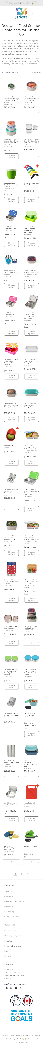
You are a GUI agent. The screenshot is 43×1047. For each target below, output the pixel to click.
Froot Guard (8, 445)
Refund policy (10, 1039)
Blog (6, 951)
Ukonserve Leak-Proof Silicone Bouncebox (30, 715)
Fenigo (13, 1035)
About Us (8, 892)
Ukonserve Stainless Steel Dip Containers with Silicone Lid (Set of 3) (31, 141)
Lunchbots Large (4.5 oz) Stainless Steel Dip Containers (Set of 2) (31, 672)
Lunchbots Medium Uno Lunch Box (11, 804)
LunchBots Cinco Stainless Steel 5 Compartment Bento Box (30, 315)
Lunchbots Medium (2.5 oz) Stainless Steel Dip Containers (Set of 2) (11, 672)
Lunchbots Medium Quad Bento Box (11, 227)
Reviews (7, 956)
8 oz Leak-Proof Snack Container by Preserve (11, 184)
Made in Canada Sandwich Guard (30, 804)
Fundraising (9, 912)
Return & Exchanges (12, 946)
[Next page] (27, 873)
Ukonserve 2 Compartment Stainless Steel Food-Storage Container (31, 448)
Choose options (11, 156)
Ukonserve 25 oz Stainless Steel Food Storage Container (31, 405)
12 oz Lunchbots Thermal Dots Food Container (11, 581)
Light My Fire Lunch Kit (31, 847)
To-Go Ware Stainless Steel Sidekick (11, 627)
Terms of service (33, 1039)
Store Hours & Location (14, 902)
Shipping (8, 941)
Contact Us (9, 897)
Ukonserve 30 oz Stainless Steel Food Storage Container (11, 405)
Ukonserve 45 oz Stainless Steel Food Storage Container (31, 361)
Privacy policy (36, 1035)
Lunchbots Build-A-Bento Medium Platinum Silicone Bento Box (31, 229)
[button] (4, 13)
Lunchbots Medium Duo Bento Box (11, 313)
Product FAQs (10, 931)
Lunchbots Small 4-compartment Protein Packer (11, 491)
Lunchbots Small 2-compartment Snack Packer (11, 715)
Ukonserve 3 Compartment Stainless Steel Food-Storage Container (31, 538)
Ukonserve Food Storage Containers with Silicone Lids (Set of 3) (11, 141)
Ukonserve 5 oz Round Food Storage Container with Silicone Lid (11, 99)
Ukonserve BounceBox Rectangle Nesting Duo (30, 763)
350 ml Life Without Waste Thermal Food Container (11, 762)
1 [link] (15, 874)
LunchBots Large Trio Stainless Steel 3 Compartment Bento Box (31, 492)
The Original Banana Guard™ (31, 184)
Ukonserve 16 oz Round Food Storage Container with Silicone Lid (31, 99)
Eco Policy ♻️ (21, 1039)
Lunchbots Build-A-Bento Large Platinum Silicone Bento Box (11, 362)
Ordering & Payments (13, 936)
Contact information (22, 1042)
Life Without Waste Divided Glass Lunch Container (31, 581)
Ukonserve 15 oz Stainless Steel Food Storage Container (31, 272)
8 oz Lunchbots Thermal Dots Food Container (11, 272)
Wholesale (8, 907)
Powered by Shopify (23, 1035)
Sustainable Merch (12, 917)
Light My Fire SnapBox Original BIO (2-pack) (10, 847)
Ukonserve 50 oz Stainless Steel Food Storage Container (11, 537)
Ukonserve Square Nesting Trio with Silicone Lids (30, 628)
